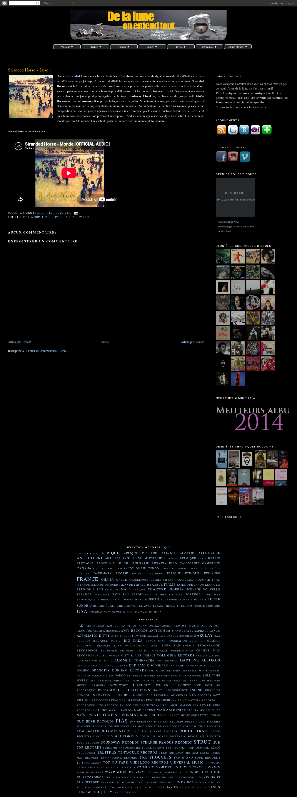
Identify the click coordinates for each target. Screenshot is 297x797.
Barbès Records (180, 635)
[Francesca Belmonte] (253, 308)
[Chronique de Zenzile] (223, 339)
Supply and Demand (191, 747)
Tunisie (199, 605)
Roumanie (125, 599)
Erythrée (155, 573)
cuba (157, 612)
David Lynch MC (90, 665)
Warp (110, 772)
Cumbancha (144, 660)
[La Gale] (223, 308)
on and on (137, 787)
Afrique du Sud (140, 553)
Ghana (107, 579)
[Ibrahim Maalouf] (223, 293)
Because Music (107, 641)
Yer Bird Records (120, 777)
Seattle (141, 599)
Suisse (214, 599)
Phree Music (195, 721)
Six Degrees (124, 735)
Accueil (105, 342)
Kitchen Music (159, 700)
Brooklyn (105, 563)
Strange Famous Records (166, 742)
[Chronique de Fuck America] (245, 504)
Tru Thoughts (156, 757)
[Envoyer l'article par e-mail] (75, 213)
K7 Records (101, 700)
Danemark (103, 573)
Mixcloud (225, 231)
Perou (137, 594)
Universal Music (187, 762)
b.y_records (207, 777)
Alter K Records (106, 630)
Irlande (83, 584)
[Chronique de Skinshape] (268, 323)
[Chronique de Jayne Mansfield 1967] (232, 485)
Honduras (184, 580)
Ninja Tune (101, 714)
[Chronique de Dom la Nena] (268, 308)
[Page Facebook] (221, 161)
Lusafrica (125, 710)
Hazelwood (119, 685)
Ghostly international (161, 680)
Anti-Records (134, 630)
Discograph (157, 665)
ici (265, 107)
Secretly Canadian (93, 736)
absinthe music (164, 777)
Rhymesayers (117, 730)
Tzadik (96, 762)
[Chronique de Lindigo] (268, 369)
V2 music (145, 767)
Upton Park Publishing (96, 767)
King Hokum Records (128, 700)
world (84, 217)
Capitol (143, 650)
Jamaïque (185, 585)
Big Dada (133, 640)
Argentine (132, 558)
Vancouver (113, 612)
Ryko (216, 731)
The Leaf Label (197, 752)
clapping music (114, 782)
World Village (205, 772)
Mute (216, 710)
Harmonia (97, 685)
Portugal (194, 594)
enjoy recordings (143, 782)
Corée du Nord (173, 568)
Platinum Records (91, 726)
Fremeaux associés (186, 675)
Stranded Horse (78, 76)
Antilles (113, 558)
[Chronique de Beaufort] (256, 485)
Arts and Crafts (179, 630)
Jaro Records (200, 695)
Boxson (189, 645)
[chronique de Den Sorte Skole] (223, 369)
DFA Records (167, 660)
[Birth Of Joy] (238, 262)
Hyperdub (106, 690)
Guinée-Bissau (162, 579)
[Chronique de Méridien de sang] (233, 504)
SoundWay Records (120, 742)
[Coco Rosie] (268, 293)
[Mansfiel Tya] (238, 293)
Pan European (141, 721)
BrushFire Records (117, 650)
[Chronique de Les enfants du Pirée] (244, 485)
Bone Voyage (124, 645)
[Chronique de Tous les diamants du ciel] (283, 466)
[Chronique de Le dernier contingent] (272, 466)
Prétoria (213, 594)
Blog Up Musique (205, 640)
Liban (98, 589)
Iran (216, 580)
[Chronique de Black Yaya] (253, 339)
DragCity (101, 670)
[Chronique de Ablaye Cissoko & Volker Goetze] (223, 385)
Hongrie (202, 580)
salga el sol (191, 787)
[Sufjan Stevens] (223, 278)
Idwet (157, 690)
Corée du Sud (199, 568)
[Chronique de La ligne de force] (221, 504)
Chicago (100, 568)
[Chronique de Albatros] (221, 466)
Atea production (125, 635)
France (47, 217)
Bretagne (85, 563)
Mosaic (205, 710)
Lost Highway (104, 710)
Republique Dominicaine (97, 599)
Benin (202, 558)
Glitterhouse (194, 680)
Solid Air (148, 736)
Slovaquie (169, 599)
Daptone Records (200, 660)
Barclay (203, 635)
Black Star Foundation (166, 640)
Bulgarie (140, 563)
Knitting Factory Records (194, 700)
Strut (202, 741)
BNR (143, 635)
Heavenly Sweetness (153, 685)
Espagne (174, 573)
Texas (158, 606)
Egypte (137, 573)
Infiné (196, 690)
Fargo (120, 675)
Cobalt (149, 655)
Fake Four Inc (103, 675)
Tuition (83, 762)
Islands (138, 695)
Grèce (121, 580)
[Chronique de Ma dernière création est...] (247, 466)
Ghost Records (127, 680)
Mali (125, 589)
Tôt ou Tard (115, 762)
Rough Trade (195, 730)
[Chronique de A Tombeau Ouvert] (258, 504)
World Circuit (177, 772)
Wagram (83, 772)
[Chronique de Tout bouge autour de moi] (268, 485)
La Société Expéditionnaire (143, 705)
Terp (163, 752)
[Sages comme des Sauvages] (253, 278)
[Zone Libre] (238, 278)
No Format (127, 714)
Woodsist (155, 772)
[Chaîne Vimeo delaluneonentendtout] (244, 161)
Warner (97, 772)
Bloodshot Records (94, 645)
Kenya (210, 584)
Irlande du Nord (104, 584)
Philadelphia (155, 594)
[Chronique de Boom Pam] (253, 323)
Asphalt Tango (207, 631)
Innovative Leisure (111, 695)
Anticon (157, 630)
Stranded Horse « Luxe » (30, 70)
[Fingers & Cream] (253, 293)
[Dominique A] (238, 308)
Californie (189, 563)
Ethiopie (192, 573)
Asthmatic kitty (93, 635)
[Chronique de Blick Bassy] (238, 323)
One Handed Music (175, 715)
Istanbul (155, 585)
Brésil (123, 563)
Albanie (169, 553)
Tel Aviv (144, 606)
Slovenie (185, 599)
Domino (83, 670)
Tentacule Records (137, 752)
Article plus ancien (192, 342)
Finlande (212, 573)
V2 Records (125, 767)
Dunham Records (129, 670)
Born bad (171, 645)
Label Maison (180, 705)
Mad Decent (144, 710)
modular (99, 787)
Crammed (121, 660)
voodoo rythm (125, 792)
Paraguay (102, 594)
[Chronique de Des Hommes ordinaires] (281, 485)
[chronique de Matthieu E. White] (268, 354)
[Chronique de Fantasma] (253, 369)
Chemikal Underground (172, 650)
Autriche (171, 558)
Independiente (176, 690)
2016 (26, 217)
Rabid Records (147, 726)
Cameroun (211, 563)
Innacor (83, 695)
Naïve (82, 715)
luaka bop (184, 782)
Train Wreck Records (119, 757)
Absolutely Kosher (102, 625)
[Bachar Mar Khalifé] (268, 278)
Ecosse (122, 573)
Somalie (200, 599)
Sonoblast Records (204, 736)
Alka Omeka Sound (155, 625)
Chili (112, 568)
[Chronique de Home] (221, 485)
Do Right (177, 665)
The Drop (176, 752)
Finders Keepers (156, 675)
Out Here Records (95, 721)
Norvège (193, 589)
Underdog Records (149, 762)
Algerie (187, 553)
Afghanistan (87, 553)
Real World (88, 731)
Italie (170, 584)
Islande (126, 585)
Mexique (139, 589)
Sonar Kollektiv (172, 736)
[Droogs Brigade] (223, 262)
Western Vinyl (132, 772)
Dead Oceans (116, 665)
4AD (80, 625)
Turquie (213, 606)
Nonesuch (149, 715)
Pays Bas (120, 594)
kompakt (166, 782)
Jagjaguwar (178, 695)
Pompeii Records (120, 726)
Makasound (170, 709)
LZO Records (107, 705)
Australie (153, 558)
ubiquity (102, 791)
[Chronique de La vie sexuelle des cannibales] (260, 466)
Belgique (188, 558)
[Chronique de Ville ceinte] (234, 466)
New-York (157, 589)
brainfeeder (88, 782)
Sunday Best (163, 747)
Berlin (214, 558)
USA (82, 611)
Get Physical (101, 680)
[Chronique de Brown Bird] (223, 323)
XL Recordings (90, 777)
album (35, 217)
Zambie (146, 612)
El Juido (174, 670)
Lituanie (112, 589)
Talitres (70, 217)
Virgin (214, 767)
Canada (84, 568)
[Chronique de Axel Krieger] (223, 354)
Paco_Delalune (245, 226)
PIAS (122, 720)
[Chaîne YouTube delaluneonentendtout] (233, 161)
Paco (59, 217)
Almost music (186, 626)
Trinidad (184, 606)
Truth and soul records (197, 757)
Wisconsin (131, 612)
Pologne (176, 594)
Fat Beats (134, 675)
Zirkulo (143, 777)
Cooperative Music (93, 660)
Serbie (154, 599)
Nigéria (176, 589)
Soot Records (88, 742)
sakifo (172, 787)
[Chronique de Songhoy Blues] (238, 354)
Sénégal (106, 606)
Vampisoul (165, 767)
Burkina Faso (164, 563)
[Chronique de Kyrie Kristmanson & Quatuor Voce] (268, 339)
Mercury (191, 710)
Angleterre (90, 557)
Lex (196, 705)
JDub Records (156, 695)
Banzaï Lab (156, 635)
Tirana (169, 605)
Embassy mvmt (195, 670)
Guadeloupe (138, 579)
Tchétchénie (125, 605)
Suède (82, 605)
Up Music (213, 762)
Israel (140, 585)
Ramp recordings (174, 726)
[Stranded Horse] (253, 262)
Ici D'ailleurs (134, 689)
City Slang (131, 655)
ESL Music (157, 670)
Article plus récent (19, 342)
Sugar (147, 747)
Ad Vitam (129, 625)
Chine (122, 568)
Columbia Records (176, 655)
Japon (199, 585)
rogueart (156, 787)
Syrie (94, 605)
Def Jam (137, 665)
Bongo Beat (148, 645)
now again (118, 787)
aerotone (186, 777)
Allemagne (209, 553)
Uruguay (96, 612)
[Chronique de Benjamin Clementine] (238, 385)
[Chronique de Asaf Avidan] (238, 339)
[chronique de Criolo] (238, 369)
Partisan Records (169, 721)
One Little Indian (205, 715)
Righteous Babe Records (155, 731)
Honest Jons (190, 685)
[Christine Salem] (268, 262)
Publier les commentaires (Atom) (47, 351)
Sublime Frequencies (122, 747)
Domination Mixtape (203, 665)
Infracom (212, 690)
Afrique (110, 552)
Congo (153, 568)
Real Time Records (204, 726)
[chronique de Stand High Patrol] (253, 354)
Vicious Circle (191, 767)
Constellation (208, 655)
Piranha (213, 721)
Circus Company (106, 655)
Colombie (137, 568)
